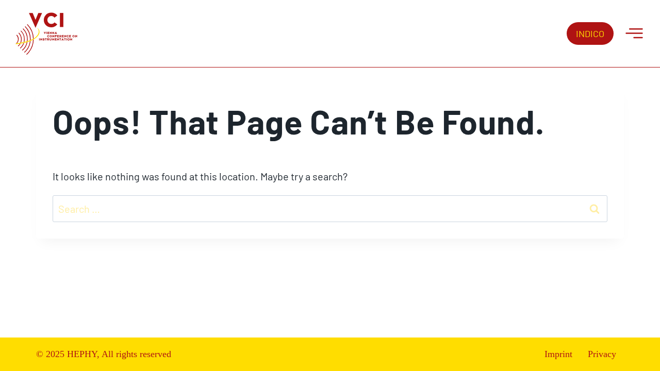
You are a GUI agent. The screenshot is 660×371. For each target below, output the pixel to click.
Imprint (558, 354)
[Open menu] (634, 33)
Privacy (602, 354)
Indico (590, 33)
